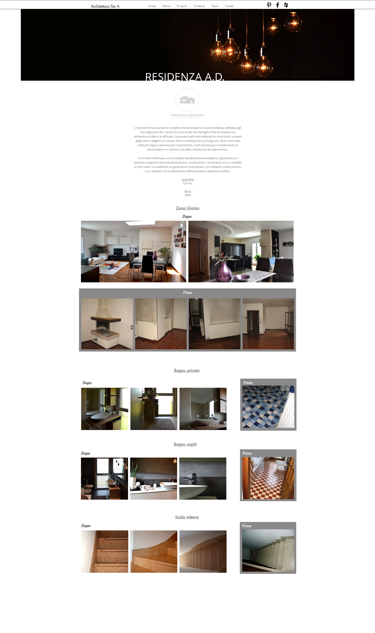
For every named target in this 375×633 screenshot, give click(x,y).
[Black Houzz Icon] (286, 5)
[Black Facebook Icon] (277, 5)
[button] (133, 251)
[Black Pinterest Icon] (269, 5)
